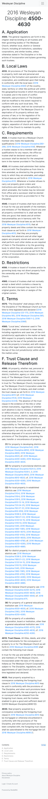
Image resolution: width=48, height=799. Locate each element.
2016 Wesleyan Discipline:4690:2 (17, 732)
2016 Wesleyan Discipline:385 (29, 315)
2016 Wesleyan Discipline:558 (20, 146)
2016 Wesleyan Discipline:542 (19, 447)
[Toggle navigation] (42, 3)
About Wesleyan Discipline (11, 775)
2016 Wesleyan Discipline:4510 (16, 224)
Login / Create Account (10, 784)
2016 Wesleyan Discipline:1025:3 (20, 469)
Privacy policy (7, 773)
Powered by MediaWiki (10, 790)
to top (44, 745)
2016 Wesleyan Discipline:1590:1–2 (18, 318)
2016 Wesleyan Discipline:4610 (25, 683)
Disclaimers (6, 778)
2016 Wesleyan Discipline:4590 (23, 647)
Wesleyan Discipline (13, 3)
